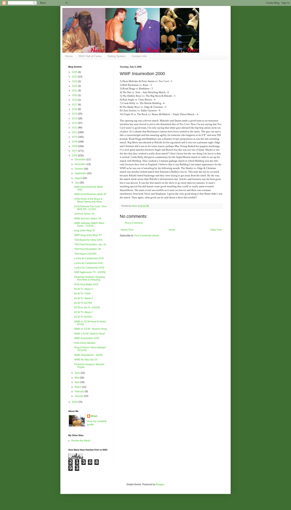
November (81, 164)
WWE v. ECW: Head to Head (89, 333)
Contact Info (139, 56)
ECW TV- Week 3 (83, 298)
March (78, 387)
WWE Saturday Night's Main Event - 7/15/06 (89, 224)
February (80, 391)
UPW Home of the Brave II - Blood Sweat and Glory (89, 200)
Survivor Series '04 (84, 213)
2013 (75, 123)
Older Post (216, 229)
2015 (75, 113)
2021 (75, 90)
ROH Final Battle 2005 (86, 284)
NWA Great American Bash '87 (90, 194)
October (79, 168)
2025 (75, 72)
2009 (75, 141)
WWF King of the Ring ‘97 (88, 235)
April (77, 382)
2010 (75, 137)
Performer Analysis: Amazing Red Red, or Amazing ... (89, 278)
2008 (75, 146)
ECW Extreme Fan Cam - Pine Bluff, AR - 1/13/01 (90, 208)
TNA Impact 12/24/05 (85, 253)
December (81, 159)
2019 (75, 99)
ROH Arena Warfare (85, 343)
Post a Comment (134, 223)
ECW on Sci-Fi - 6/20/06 (87, 307)
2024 (75, 76)
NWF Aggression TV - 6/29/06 (90, 272)
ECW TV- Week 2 (83, 312)
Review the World (80, 440)
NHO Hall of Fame (90, 56)
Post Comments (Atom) (146, 235)
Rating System (116, 56)
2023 (75, 81)
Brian (94, 416)
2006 (75, 155)
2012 (75, 127)
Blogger (160, 484)
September (81, 173)
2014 (75, 118)
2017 (75, 104)
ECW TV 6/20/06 (83, 316)
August (79, 178)
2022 (75, 86)
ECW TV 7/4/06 (82, 293)
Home (69, 56)
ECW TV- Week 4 (83, 289)
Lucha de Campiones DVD (88, 263)
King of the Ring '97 (84, 230)
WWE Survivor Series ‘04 (87, 218)
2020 (75, 95)
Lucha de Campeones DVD (89, 258)
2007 (75, 150)
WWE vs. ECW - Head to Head (90, 329)
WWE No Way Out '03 (85, 359)
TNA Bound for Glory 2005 (88, 240)
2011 (75, 132)
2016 (75, 109)
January (79, 396)
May (77, 377)
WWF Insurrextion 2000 (86, 338)
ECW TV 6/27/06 (83, 303)
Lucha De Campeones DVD (89, 267)
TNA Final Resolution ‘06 (87, 249)
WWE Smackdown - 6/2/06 (88, 355)
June (78, 373)
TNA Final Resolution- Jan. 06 (90, 244)
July (77, 182)
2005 (75, 402)
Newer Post (127, 229)
